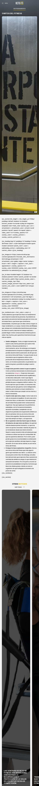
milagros (17, 373)
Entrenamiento (19, 8)
